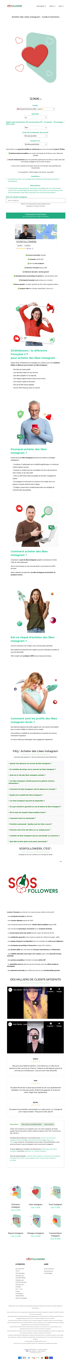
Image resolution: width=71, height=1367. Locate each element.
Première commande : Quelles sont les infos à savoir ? (31, 824)
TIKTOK (51, 6)
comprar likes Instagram (35, 1156)
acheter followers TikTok (35, 1140)
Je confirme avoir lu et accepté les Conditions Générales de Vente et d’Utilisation (33, 180)
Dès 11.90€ (56, 1207)
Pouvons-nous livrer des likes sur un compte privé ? (30, 830)
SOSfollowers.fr (33, 1349)
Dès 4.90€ (16, 1210)
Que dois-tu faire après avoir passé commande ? (29, 841)
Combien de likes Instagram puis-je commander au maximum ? (35, 836)
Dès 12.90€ (16, 1236)
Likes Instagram (35, 1204)
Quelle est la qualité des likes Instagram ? (26, 795)
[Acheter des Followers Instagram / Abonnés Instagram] (15, 6)
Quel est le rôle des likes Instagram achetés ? (27, 775)
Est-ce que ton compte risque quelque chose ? (28, 812)
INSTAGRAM (41, 6)
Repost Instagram (15, 1233)
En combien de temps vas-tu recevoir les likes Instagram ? (33, 769)
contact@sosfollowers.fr (35, 1352)
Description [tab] (14, 1124)
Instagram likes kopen (17, 1158)
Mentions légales (21, 1298)
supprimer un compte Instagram (35, 1151)
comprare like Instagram (52, 1156)
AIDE (60, 6)
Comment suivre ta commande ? (23, 818)
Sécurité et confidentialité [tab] (31, 1124)
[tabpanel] (35, 1146)
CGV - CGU (19, 1289)
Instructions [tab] (48, 1124)
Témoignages (20, 1273)
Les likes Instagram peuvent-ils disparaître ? (27, 801)
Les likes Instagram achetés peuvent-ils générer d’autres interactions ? (31, 782)
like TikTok (20, 1140)
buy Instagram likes (32, 1158)
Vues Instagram (55, 1204)
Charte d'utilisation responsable (20, 1294)
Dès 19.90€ (56, 1239)
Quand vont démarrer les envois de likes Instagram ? (30, 763)
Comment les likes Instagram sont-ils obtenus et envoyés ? (33, 789)
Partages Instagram (35, 1233)
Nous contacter (49, 1269)
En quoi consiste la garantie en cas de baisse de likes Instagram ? (35, 807)
